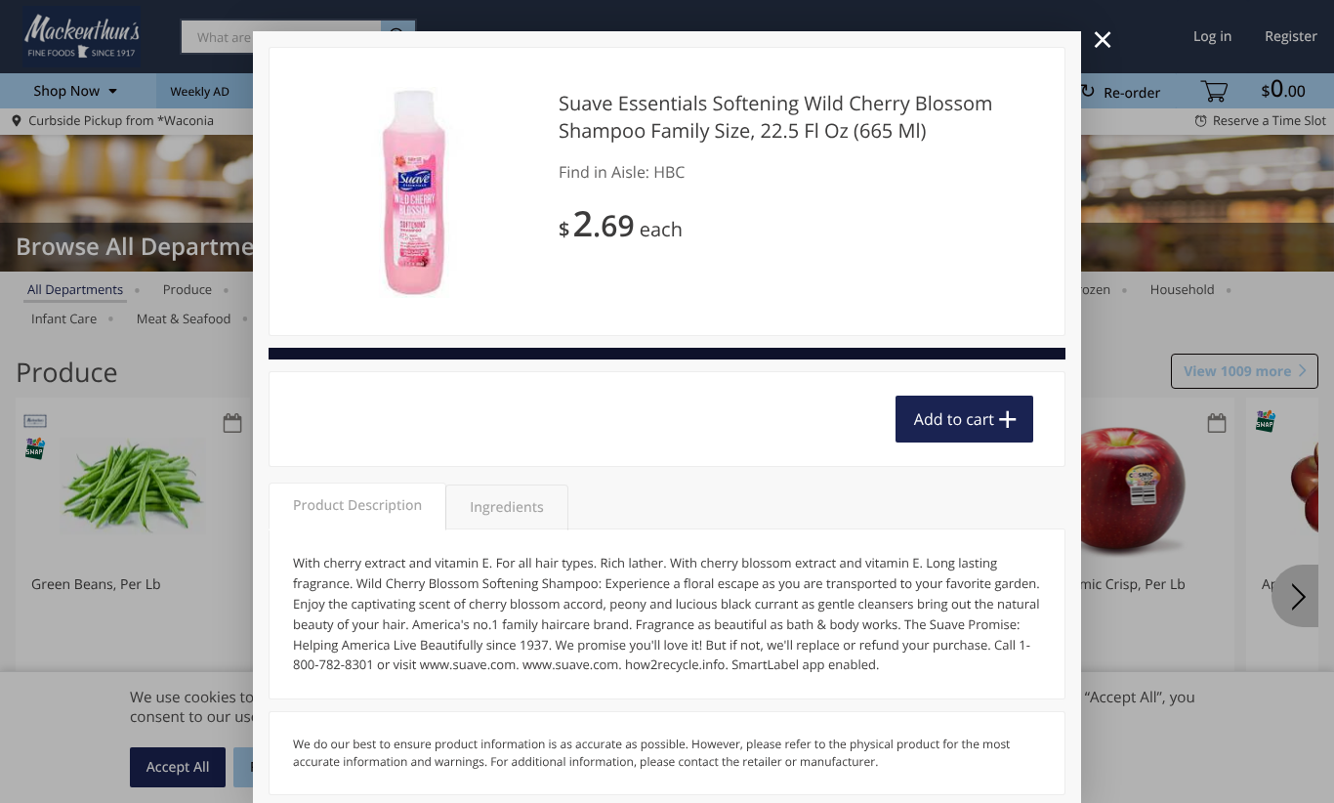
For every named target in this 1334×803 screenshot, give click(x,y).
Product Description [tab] (357, 505)
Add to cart (954, 419)
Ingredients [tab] (506, 507)
